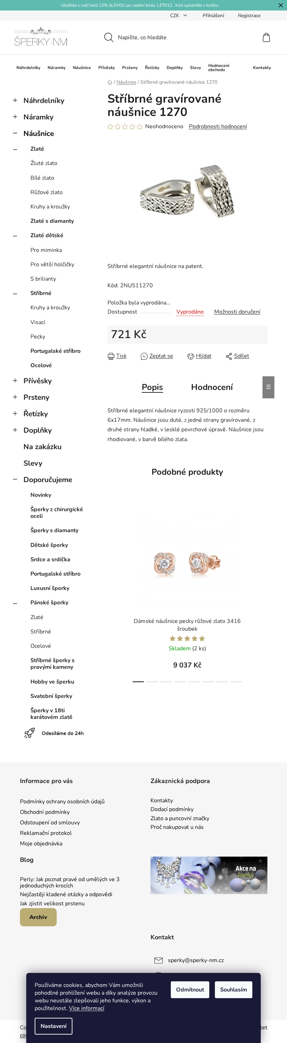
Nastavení (53, 1026)
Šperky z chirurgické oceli (56, 513)
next (261, 595)
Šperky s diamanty (54, 530)
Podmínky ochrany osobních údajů (62, 801)
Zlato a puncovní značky (179, 819)
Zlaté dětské (46, 235)
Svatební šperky (51, 696)
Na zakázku (42, 447)
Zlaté (37, 149)
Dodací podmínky (172, 810)
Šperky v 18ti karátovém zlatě (51, 714)
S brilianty (43, 279)
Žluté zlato (43, 163)
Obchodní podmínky (45, 812)
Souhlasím (233, 990)
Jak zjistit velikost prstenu (52, 904)
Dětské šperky (49, 545)
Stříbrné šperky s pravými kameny (52, 664)
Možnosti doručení (237, 312)
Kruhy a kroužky (50, 207)
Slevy (32, 463)
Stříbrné (40, 293)
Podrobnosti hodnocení (218, 126)
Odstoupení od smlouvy (50, 822)
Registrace (249, 15)
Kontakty (161, 801)
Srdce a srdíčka (50, 559)
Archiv (38, 917)
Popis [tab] (152, 387)
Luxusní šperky (49, 588)
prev (113, 595)
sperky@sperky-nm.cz (196, 960)
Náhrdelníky (43, 100)
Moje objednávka (41, 844)
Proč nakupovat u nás (177, 827)
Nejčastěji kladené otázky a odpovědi (66, 895)
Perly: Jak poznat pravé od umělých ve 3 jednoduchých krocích (70, 883)
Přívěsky (37, 381)
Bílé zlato (42, 178)
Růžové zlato (46, 192)
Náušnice (38, 133)
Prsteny (36, 397)
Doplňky (37, 430)
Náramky (38, 117)
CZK (175, 15)
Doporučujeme (47, 480)
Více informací (86, 1008)
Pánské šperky (49, 602)
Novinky (40, 495)
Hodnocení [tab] (212, 387)
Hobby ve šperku (52, 682)
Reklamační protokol (46, 833)
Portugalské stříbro (55, 351)
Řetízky (35, 414)
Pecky (37, 337)
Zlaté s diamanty (52, 221)
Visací (37, 322)
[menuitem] (28, 67)
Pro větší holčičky (52, 264)
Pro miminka (46, 250)
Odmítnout (190, 990)
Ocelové (41, 365)
